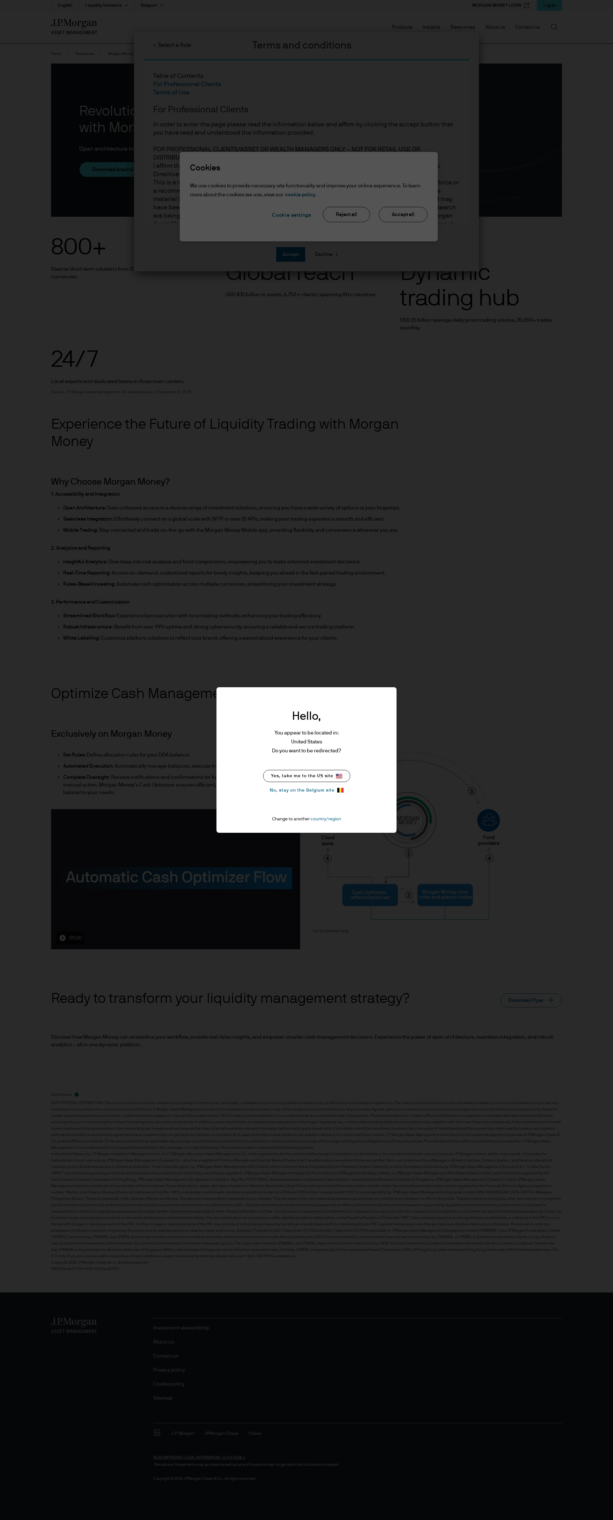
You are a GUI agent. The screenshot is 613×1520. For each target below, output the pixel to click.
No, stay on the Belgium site (302, 790)
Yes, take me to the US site (302, 776)
